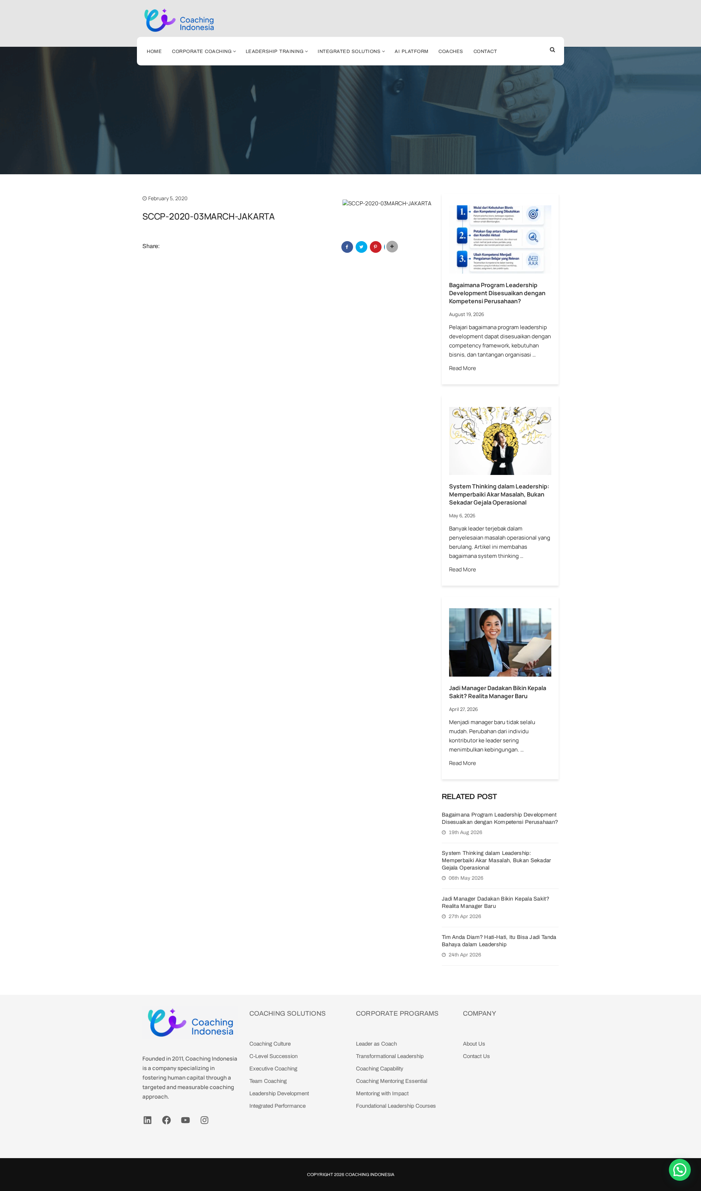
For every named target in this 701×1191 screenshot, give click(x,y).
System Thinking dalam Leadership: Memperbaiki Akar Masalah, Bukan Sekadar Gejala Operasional (499, 494)
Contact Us (476, 1056)
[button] (680, 1170)
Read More (462, 368)
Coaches (450, 51)
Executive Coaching (273, 1069)
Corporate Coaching (201, 51)
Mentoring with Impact (382, 1093)
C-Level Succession (273, 1056)
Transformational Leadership (390, 1056)
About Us (474, 1044)
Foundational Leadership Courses (396, 1106)
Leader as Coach (376, 1044)
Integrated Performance (277, 1106)
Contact (485, 51)
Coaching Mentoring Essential (391, 1081)
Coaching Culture (270, 1044)
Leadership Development (279, 1093)
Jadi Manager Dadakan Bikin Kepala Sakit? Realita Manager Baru (497, 692)
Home (154, 51)
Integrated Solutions (349, 51)
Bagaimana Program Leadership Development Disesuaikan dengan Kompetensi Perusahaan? (497, 293)
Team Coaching (268, 1081)
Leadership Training (275, 51)
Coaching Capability (379, 1069)
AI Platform (412, 51)
